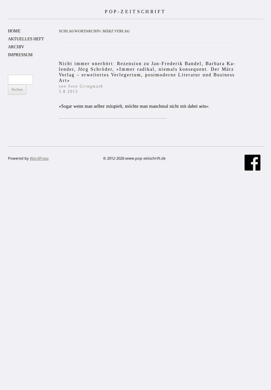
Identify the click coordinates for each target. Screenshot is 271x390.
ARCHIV (16, 46)
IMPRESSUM (20, 54)
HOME (14, 30)
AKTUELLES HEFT (26, 38)
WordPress (39, 158)
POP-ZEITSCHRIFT (135, 11)
